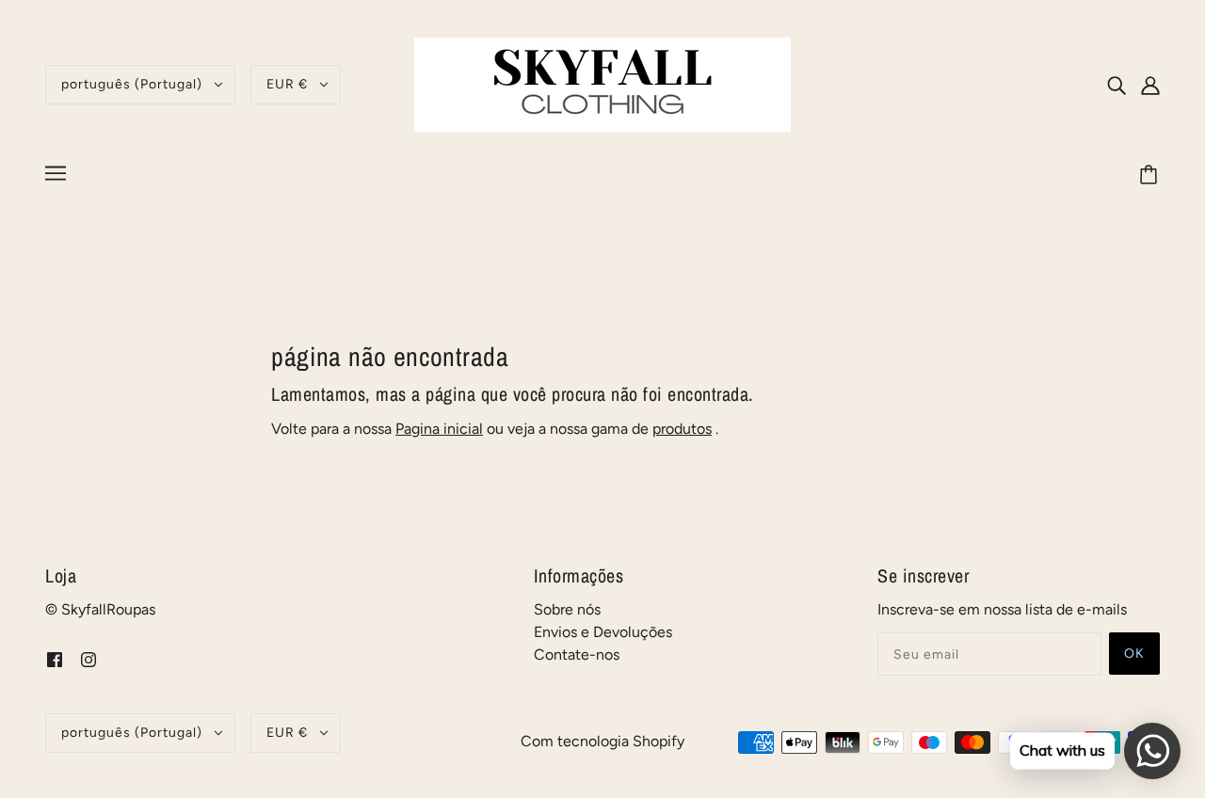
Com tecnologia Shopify (602, 741)
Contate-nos (576, 654)
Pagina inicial (439, 429)
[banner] (602, 83)
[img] (1116, 85)
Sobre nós (567, 609)
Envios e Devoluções (603, 632)
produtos (682, 429)
